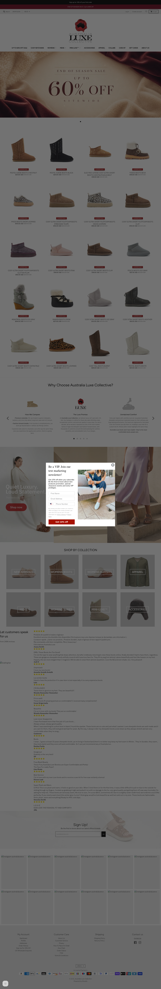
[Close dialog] (113, 465)
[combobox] (52, 504)
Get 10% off (61, 522)
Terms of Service (61, 514)
